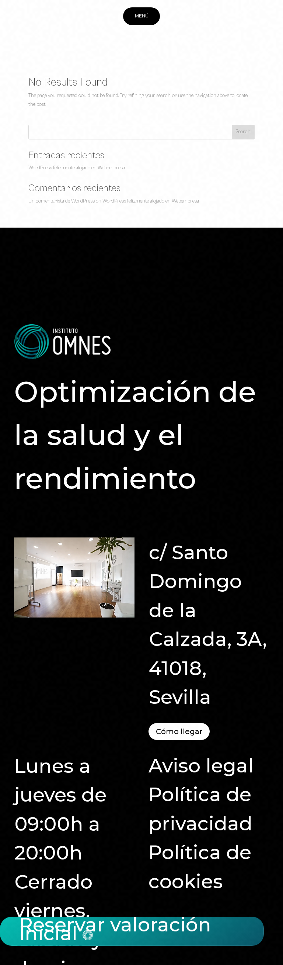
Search (243, 132)
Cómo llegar (179, 731)
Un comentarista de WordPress (61, 201)
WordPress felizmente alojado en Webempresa (76, 168)
